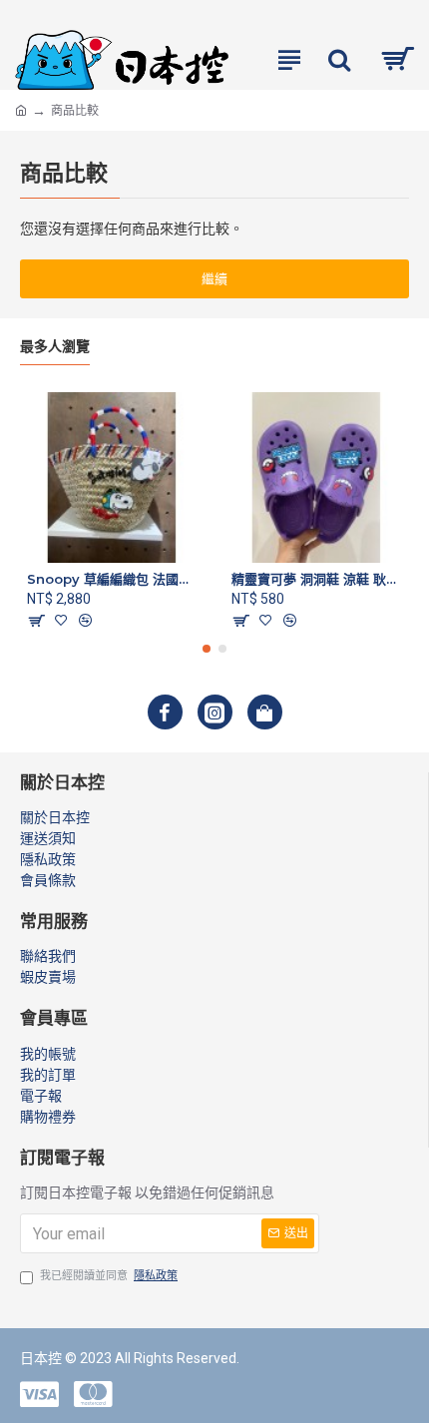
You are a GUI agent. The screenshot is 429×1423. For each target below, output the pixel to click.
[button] (207, 649)
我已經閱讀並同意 (109, 1275)
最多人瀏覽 (55, 346)
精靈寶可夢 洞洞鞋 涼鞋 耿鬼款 (316, 579)
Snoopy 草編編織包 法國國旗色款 (112, 579)
